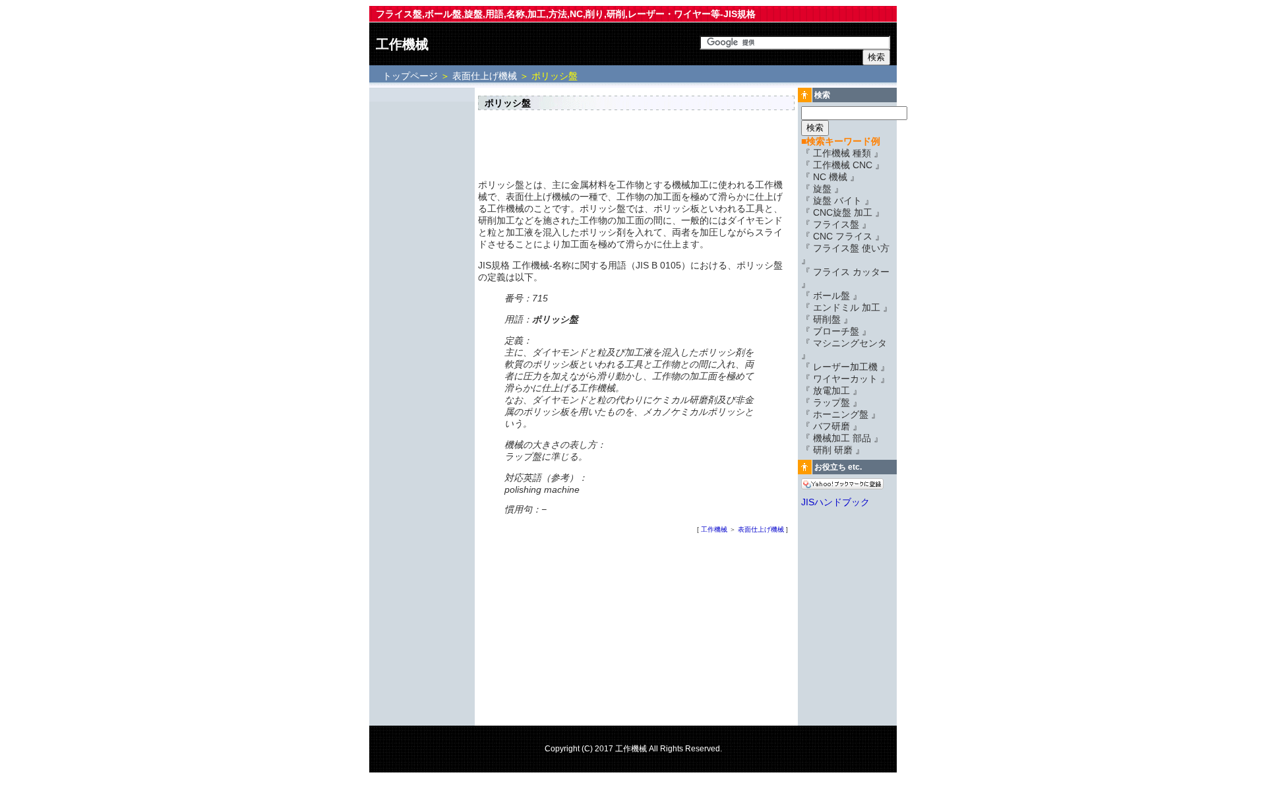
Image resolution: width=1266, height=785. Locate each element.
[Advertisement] (422, 288)
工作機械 (402, 44)
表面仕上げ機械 (484, 76)
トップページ (411, 76)
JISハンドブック (835, 502)
